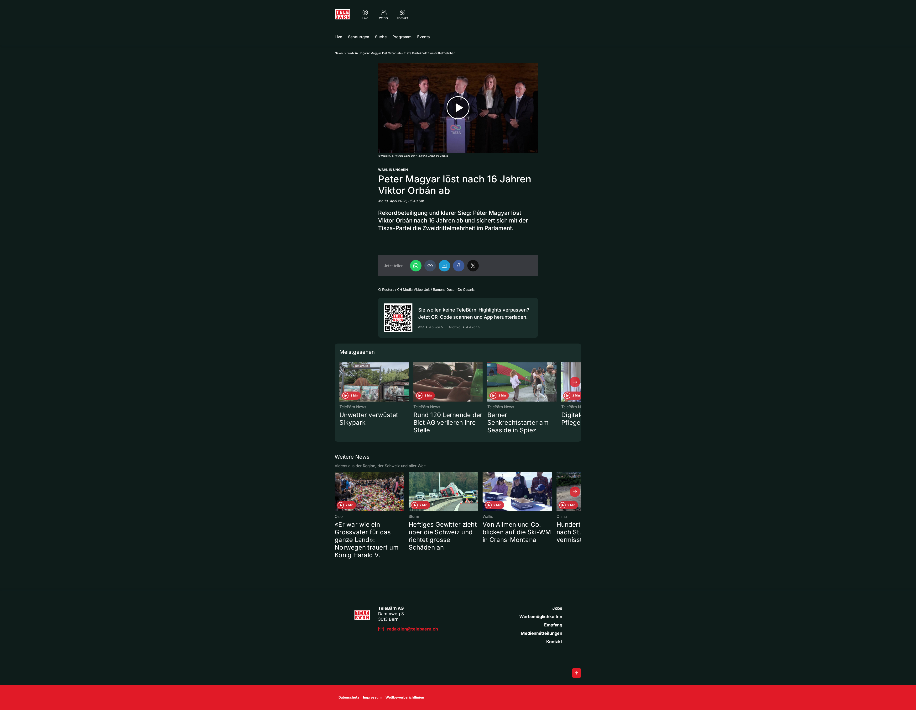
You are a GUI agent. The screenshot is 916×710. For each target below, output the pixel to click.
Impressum (372, 697)
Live (338, 36)
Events (423, 36)
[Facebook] (458, 265)
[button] (430, 265)
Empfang (553, 624)
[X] (473, 265)
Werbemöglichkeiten (540, 616)
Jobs (557, 608)
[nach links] (341, 382)
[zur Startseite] (342, 14)
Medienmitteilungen (541, 633)
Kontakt (554, 641)
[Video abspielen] (458, 108)
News (339, 53)
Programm (401, 36)
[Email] (444, 265)
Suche (381, 36)
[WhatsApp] (416, 265)
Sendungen (358, 36)
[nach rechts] (575, 382)
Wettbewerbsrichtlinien (404, 697)
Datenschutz (348, 697)
